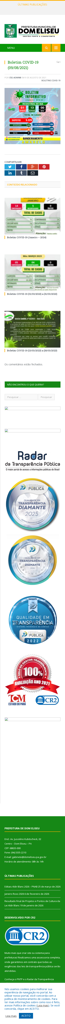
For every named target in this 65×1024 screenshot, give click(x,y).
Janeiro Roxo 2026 (31, 8)
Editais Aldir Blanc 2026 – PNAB (21, 886)
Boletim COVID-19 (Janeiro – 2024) (26, 237)
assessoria (43, 957)
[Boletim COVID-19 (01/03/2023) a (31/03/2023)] (32, 272)
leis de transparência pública (37, 966)
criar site (26, 953)
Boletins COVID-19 (51, 80)
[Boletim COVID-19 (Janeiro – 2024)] (32, 216)
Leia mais (42, 1005)
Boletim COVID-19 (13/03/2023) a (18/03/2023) (32, 350)
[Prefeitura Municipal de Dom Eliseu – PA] (32, 30)
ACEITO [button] (26, 1015)
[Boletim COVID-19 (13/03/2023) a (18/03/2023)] (32, 329)
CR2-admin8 (15, 77)
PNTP (20, 979)
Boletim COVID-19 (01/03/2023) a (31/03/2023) (32, 294)
